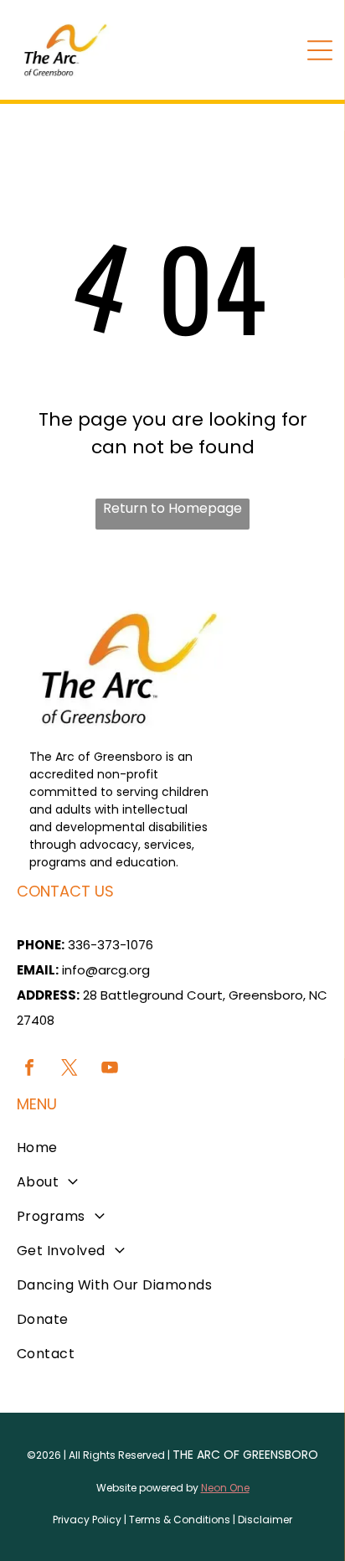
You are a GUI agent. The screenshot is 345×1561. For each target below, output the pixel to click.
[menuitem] (172, 1147)
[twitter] (69, 1069)
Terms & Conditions (179, 1519)
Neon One (225, 1488)
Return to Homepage (172, 508)
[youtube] (109, 1069)
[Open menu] (319, 50)
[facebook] (29, 1069)
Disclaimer (265, 1519)
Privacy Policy (87, 1519)
